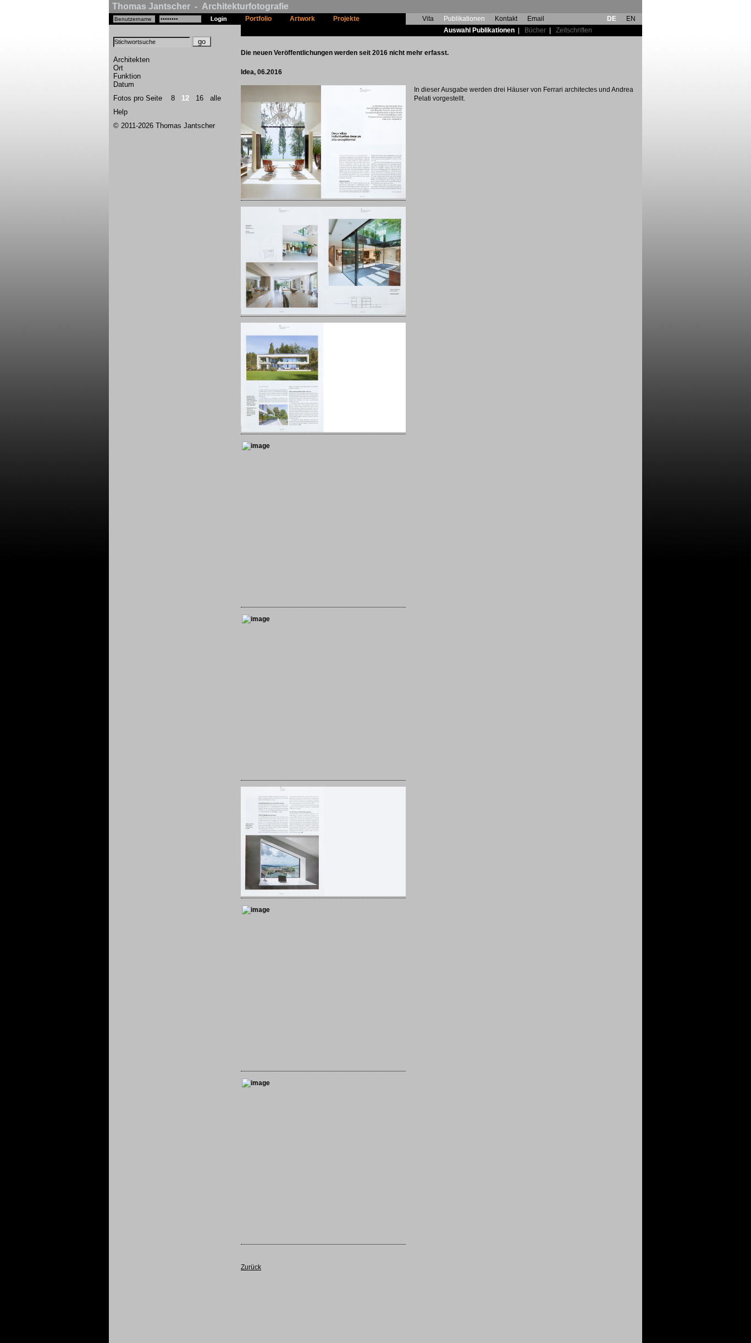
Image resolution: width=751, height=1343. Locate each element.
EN (631, 19)
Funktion (127, 76)
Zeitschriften (574, 30)
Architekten (131, 60)
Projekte (346, 19)
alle (215, 98)
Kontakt (506, 19)
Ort (118, 68)
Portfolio (258, 19)
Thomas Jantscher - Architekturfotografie (200, 6)
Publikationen (464, 19)
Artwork (302, 19)
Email (535, 19)
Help (120, 112)
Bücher (535, 30)
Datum (123, 84)
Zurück (251, 1267)
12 (185, 98)
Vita (428, 19)
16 (199, 98)
